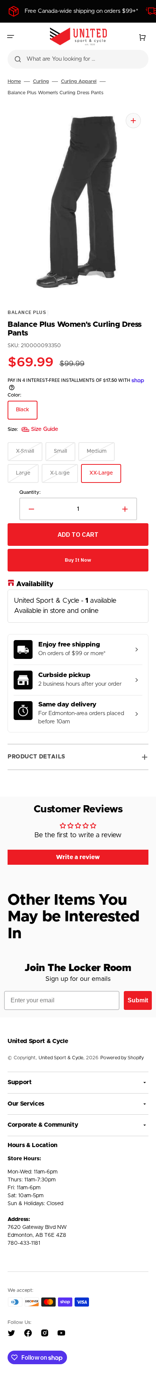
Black (26, 413)
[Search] (17, 59)
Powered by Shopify (122, 1057)
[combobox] (78, 59)
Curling (41, 81)
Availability (34, 584)
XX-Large (105, 476)
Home (14, 81)
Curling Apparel (79, 81)
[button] (10, 36)
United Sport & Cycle (61, 1057)
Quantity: (30, 492)
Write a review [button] (78, 857)
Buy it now (78, 560)
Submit (138, 1000)
